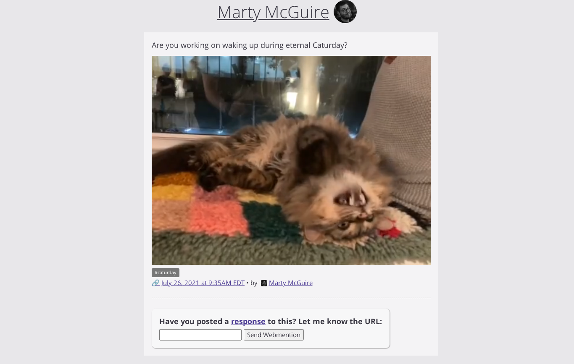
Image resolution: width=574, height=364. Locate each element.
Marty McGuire (291, 282)
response (248, 321)
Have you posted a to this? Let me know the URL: (270, 321)
